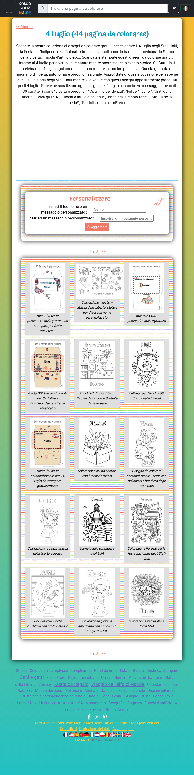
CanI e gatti (32, 677)
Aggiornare (98, 227)
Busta (145, 696)
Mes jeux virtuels (145, 723)
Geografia (116, 703)
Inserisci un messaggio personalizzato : (61, 218)
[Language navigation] (185, 8)
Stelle (82, 710)
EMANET (82, 740)
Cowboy (45, 684)
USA (79, 703)
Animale (91, 690)
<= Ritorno (24, 27)
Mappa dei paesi (49, 690)
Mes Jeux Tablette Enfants (108, 723)
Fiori (50, 677)
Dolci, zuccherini (56, 702)
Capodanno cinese (162, 684)
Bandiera (108, 690)
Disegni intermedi (161, 690)
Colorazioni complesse (49, 670)
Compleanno (81, 670)
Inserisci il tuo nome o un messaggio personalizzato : (64, 209)
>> (103, 251)
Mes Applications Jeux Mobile (60, 723)
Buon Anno (116, 710)
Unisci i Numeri (113, 677)
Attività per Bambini (145, 677)
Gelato (138, 670)
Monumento (95, 703)
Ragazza (25, 690)
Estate (125, 670)
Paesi (61, 677)
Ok (173, 8)
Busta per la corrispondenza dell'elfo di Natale (60, 696)
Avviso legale (123, 729)
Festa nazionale (131, 690)
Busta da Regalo (71, 684)
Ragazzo (134, 703)
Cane (105, 696)
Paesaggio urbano (83, 677)
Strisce (21, 670)
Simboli (96, 710)
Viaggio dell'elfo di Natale (118, 684)
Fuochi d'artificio (158, 703)
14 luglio (131, 696)
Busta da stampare (162, 670)
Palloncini (73, 690)
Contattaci (68, 729)
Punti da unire (105, 670)
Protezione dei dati (94, 729)
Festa (116, 696)
